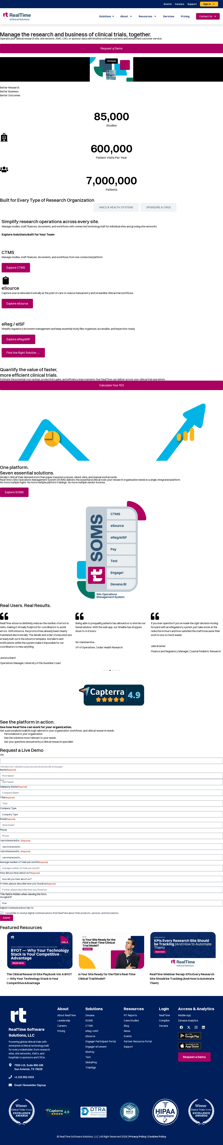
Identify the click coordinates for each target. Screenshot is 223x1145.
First (2, 780)
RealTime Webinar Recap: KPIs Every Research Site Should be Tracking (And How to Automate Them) (182, 978)
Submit (6, 917)
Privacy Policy (137, 1136)
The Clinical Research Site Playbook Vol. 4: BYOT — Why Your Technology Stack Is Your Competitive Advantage (39, 978)
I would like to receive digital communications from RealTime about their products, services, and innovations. (62, 913)
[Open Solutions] (113, 16)
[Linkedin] (203, 1027)
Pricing (185, 16)
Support (192, 4)
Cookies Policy (157, 1136)
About (124, 16)
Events (168, 4)
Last (2, 786)
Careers (179, 4)
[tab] (69, 207)
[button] (2, 639)
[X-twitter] (188, 1027)
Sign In (207, 4)
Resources (145, 16)
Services (168, 16)
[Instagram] (196, 1027)
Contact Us (205, 16)
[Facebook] (181, 1027)
